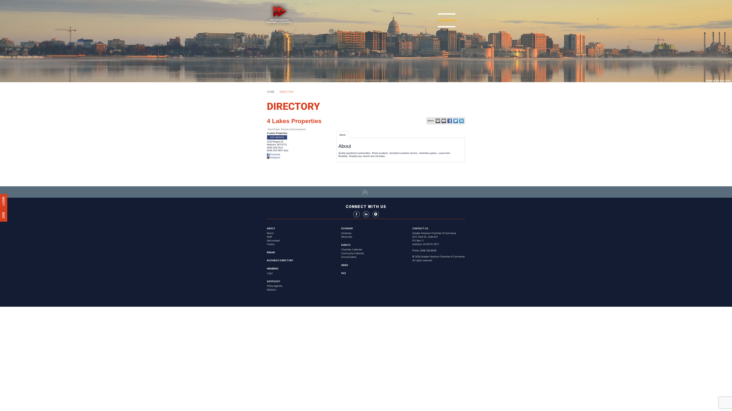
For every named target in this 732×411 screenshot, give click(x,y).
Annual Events (348, 257)
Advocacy (273, 281)
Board (270, 233)
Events (346, 245)
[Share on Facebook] (449, 121)
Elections (271, 289)
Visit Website (277, 137)
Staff (269, 236)
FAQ (343, 273)
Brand (271, 252)
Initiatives (346, 233)
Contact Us (420, 228)
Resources (346, 236)
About (342, 135)
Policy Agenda (274, 285)
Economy (347, 228)
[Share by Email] (443, 121)
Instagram (275, 157)
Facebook (275, 154)
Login (270, 273)
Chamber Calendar (351, 249)
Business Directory (280, 260)
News (344, 265)
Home (270, 91)
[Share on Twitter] (455, 121)
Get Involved (273, 240)
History (270, 244)
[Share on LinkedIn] (461, 121)
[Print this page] (438, 121)
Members (273, 268)
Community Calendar (352, 253)
